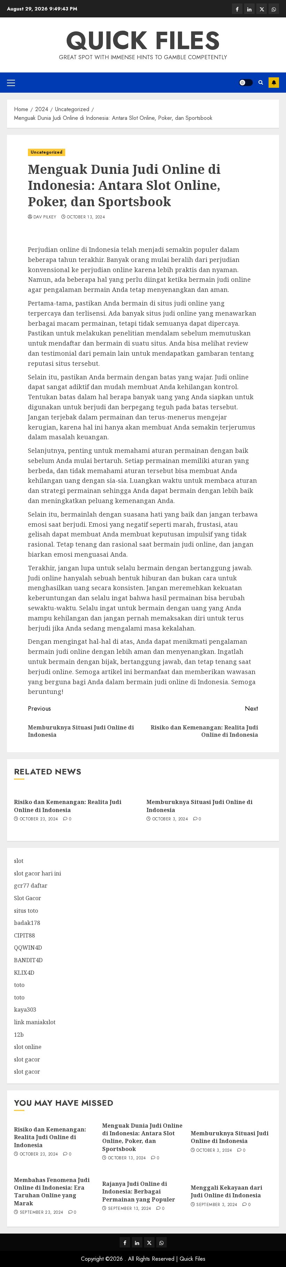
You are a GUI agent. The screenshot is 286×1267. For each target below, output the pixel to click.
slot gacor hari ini (37, 873)
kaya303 (25, 1009)
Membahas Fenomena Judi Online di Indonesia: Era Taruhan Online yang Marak (52, 1191)
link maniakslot (34, 1022)
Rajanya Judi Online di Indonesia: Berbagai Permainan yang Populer (138, 1191)
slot (18, 861)
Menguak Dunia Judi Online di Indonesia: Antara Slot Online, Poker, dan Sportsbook (142, 1137)
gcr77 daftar (30, 885)
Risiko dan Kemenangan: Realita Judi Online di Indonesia (67, 805)
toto (19, 985)
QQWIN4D (28, 947)
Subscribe (274, 82)
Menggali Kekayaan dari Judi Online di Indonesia (226, 1191)
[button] (11, 82)
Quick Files (143, 40)
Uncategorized (46, 152)
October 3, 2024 (170, 819)
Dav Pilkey (45, 217)
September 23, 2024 (41, 1212)
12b (19, 1034)
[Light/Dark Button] (246, 82)
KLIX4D (24, 972)
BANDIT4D (28, 960)
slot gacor (27, 1059)
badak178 (27, 923)
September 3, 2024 (216, 1205)
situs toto (26, 910)
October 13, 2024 (86, 217)
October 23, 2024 (39, 819)
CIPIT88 (24, 935)
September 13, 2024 (129, 1209)
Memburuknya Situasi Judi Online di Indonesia (199, 805)
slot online (28, 1047)
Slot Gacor (27, 898)
